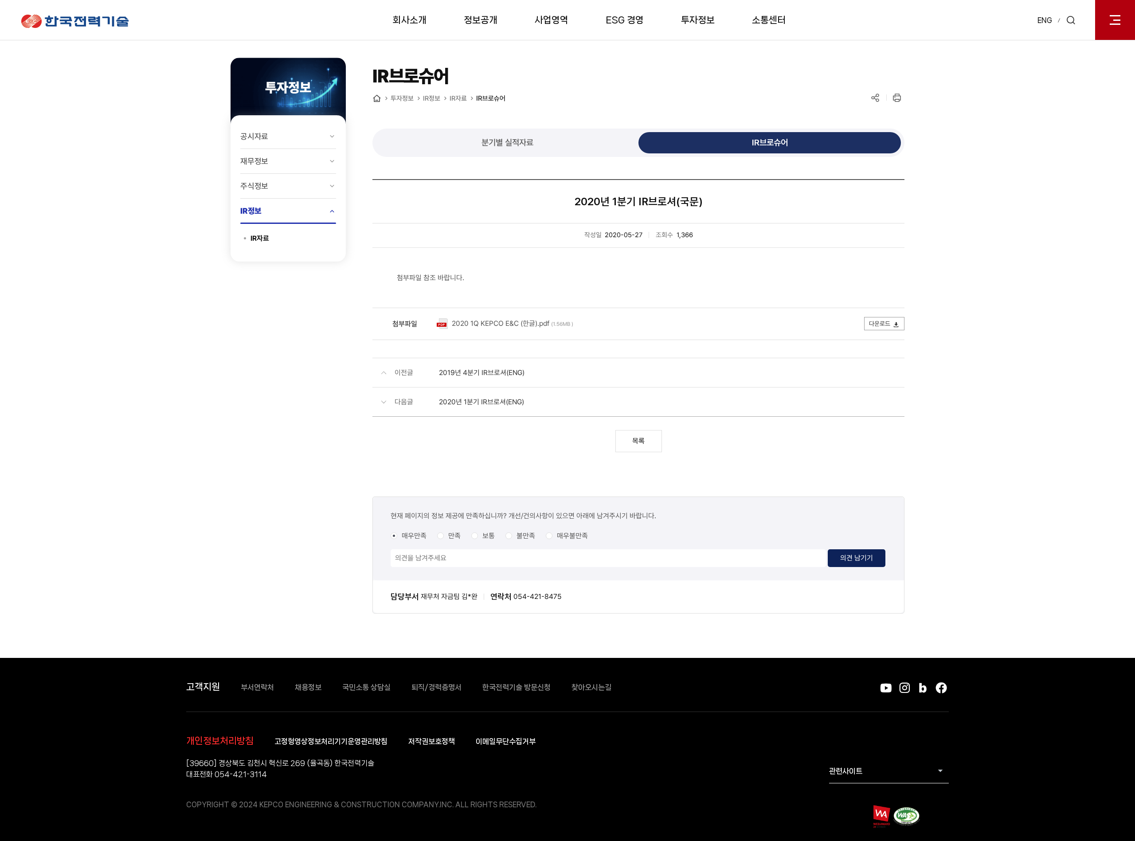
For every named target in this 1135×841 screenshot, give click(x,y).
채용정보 (308, 687)
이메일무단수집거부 (506, 741)
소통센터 (769, 20)
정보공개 (480, 20)
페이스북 (941, 688)
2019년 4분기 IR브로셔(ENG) (481, 372)
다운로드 (879, 323)
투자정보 (698, 20)
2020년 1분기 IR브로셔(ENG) (481, 402)
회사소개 (410, 20)
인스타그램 (904, 688)
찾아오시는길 (591, 687)
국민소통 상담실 (366, 687)
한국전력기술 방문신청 (516, 687)
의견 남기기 (856, 558)
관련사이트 (845, 771)
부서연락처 (257, 687)
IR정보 (251, 210)
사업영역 (551, 20)
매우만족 (414, 536)
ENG (1044, 20)
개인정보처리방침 (220, 741)
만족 (454, 536)
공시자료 (254, 136)
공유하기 (875, 98)
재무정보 (254, 161)
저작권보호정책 (431, 741)
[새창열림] (881, 816)
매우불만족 (572, 536)
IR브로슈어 (490, 98)
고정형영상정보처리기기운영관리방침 (330, 741)
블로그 (923, 688)
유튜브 (886, 688)
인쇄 (896, 98)
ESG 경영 (625, 20)
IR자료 (259, 238)
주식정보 (254, 186)
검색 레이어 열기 (1070, 20)
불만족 (526, 536)
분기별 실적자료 (507, 142)
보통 (488, 536)
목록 (638, 441)
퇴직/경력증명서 (436, 687)
